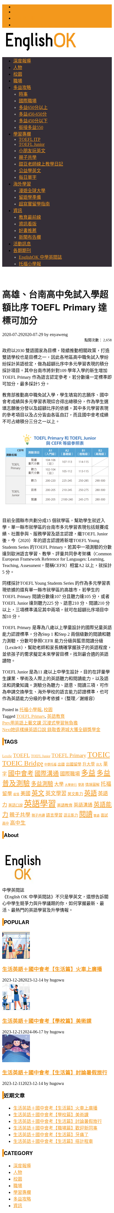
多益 (88, 773)
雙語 (97, 815)
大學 (59, 784)
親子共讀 (38, 815)
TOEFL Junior (32, 144)
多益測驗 (42, 784)
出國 (61, 764)
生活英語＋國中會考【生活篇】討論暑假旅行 (54, 1072)
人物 (17, 67)
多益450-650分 (33, 114)
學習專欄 (22, 134)
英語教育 (56, 716)
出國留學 (73, 764)
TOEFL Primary (30, 716)
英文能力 (75, 794)
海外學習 (22, 184)
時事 (23, 94)
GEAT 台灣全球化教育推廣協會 (44, 24)
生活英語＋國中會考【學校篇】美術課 (47, 1021)
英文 (38, 793)
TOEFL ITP (29, 139)
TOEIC (20, 6)
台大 (99, 764)
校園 (17, 74)
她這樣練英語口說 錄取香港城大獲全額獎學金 (51, 729)
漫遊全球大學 (32, 190)
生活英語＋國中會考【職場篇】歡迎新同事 (55, 1128)
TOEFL (20, 11)
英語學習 (40, 803)
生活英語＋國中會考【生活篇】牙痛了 (51, 1134)
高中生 (18, 823)
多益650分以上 (33, 107)
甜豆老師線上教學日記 (41, 164)
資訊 (17, 210)
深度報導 (22, 61)
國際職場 (28, 100)
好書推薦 (28, 230)
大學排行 (71, 784)
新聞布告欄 (30, 237)
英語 (90, 793)
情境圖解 (92, 785)
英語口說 (15, 805)
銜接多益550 (31, 127)
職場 (17, 80)
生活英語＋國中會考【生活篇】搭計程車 (53, 1141)
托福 (106, 784)
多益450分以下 (33, 120)
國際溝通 (47, 773)
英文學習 (55, 793)
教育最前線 (30, 217)
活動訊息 (22, 243)
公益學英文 (30, 170)
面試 (104, 815)
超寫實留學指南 (34, 204)
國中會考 (20, 773)
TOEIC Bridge (22, 763)
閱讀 (85, 814)
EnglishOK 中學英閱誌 (40, 257)
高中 (5, 823)
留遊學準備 (30, 197)
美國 (25, 793)
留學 (7, 793)
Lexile (7, 756)
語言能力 (71, 815)
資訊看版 (28, 224)
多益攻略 (22, 87)
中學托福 (50, 764)
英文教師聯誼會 (28, 18)
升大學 (88, 764)
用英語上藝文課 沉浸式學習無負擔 (40, 723)
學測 (81, 784)
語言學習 (54, 815)
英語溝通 (83, 805)
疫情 (16, 794)
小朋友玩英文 (32, 150)
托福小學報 (30, 263)
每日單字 (28, 177)
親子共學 (28, 157)
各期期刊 (22, 250)
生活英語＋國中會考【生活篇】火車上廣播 (52, 969)
